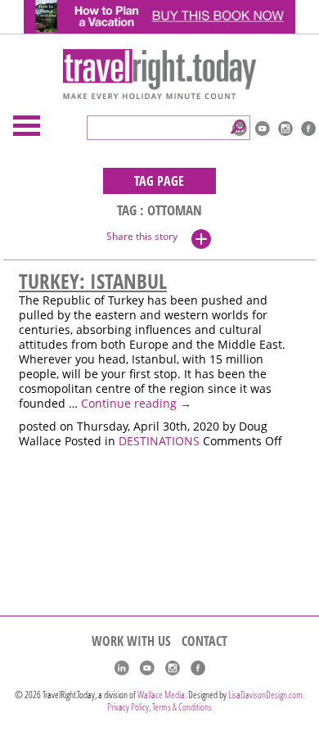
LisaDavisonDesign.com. (266, 695)
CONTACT (204, 641)
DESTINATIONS (159, 441)
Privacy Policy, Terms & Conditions (159, 707)
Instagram (285, 128)
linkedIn (122, 668)
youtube (262, 128)
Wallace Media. (161, 695)
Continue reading (136, 403)
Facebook (308, 128)
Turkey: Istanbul (93, 280)
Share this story (141, 236)
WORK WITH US (131, 641)
